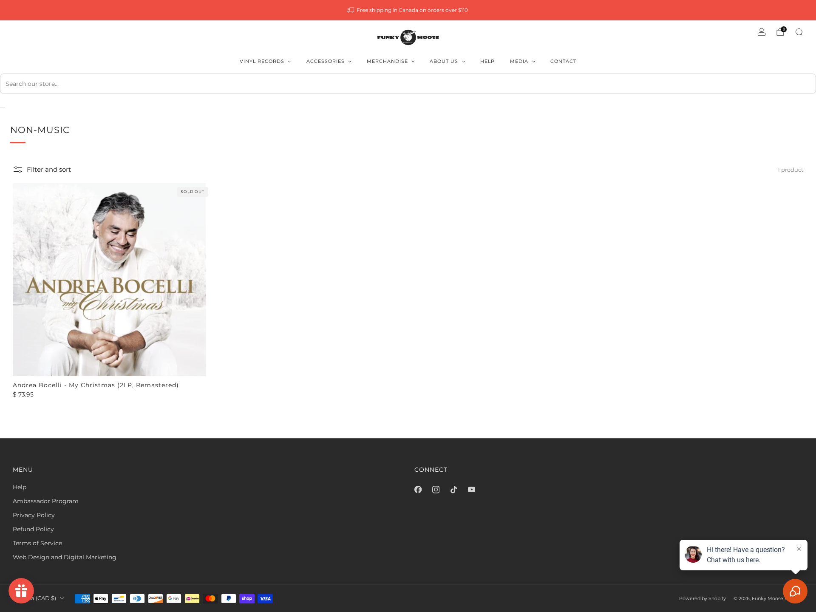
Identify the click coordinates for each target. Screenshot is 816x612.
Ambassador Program (46, 501)
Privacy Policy (34, 515)
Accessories (325, 61)
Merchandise (387, 61)
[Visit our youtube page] (471, 490)
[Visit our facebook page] (418, 490)
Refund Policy (33, 529)
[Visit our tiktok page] (453, 490)
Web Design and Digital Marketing (64, 557)
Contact (563, 61)
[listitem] (408, 10)
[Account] (761, 32)
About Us (444, 61)
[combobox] (408, 84)
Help (487, 61)
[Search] (799, 32)
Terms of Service (37, 543)
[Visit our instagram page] (436, 490)
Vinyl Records (262, 61)
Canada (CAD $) (34, 598)
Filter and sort (49, 169)
